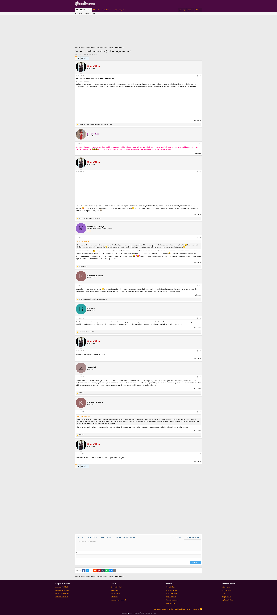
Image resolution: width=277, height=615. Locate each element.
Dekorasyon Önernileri (62, 590)
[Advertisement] (138, 31)
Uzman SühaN (81, 54)
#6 (200, 318)
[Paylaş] (197, 76)
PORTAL (96, 10)
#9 (200, 412)
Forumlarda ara (90, 13)
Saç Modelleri (115, 590)
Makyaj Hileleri (226, 597)
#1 (200, 76)
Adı (77, 552)
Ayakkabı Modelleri (61, 587)
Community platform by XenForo (138, 613)
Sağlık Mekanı (226, 587)
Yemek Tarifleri (115, 593)
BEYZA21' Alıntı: (82, 242)
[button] (106, 10)
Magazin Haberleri (172, 593)
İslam (223, 593)
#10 (200, 454)
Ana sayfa (196, 609)
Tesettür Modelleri (172, 600)
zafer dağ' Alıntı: (82, 416)
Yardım (189, 609)
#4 (200, 237)
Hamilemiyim (119, 10)
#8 (200, 377)
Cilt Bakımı (114, 597)
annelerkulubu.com (61, 597)
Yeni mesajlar (79, 13)
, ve (95, 124)
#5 (200, 285)
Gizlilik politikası (180, 609)
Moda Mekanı (170, 587)
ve (90, 218)
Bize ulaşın (157, 609)
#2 (200, 143)
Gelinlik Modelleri (171, 590)
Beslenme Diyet (227, 590)
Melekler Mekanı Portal (118, 600)
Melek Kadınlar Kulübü (62, 593)
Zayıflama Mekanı (227, 600)
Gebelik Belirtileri (116, 587)
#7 (200, 351)
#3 (200, 172)
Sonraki (83, 58)
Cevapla (198, 120)
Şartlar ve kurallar (167, 609)
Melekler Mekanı (83, 10)
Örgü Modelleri (171, 597)
